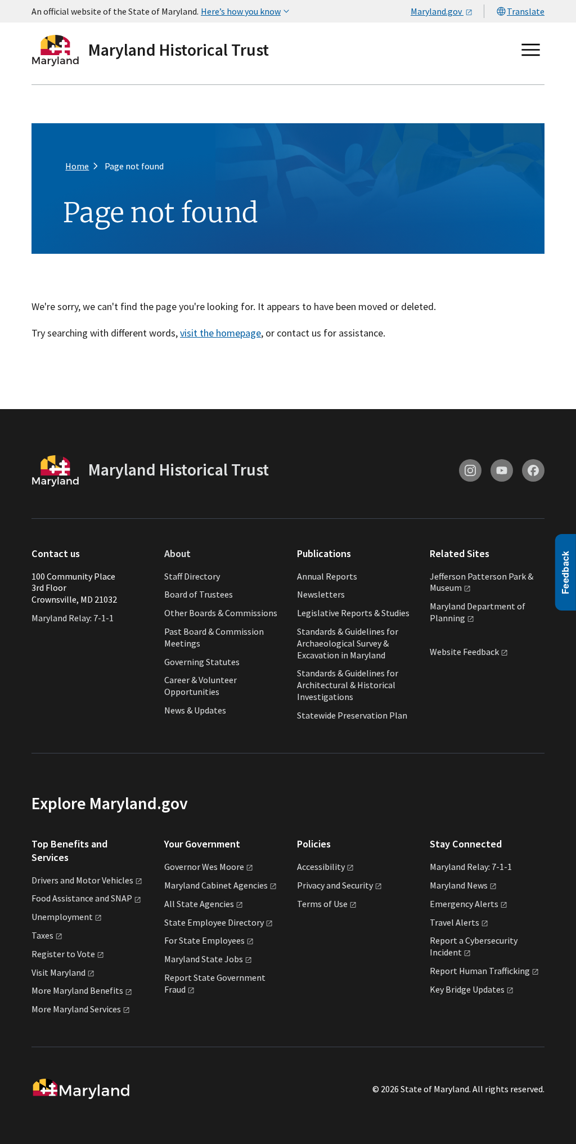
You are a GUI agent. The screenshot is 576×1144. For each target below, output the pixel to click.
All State (199, 903)
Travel (454, 922)
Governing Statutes (202, 661)
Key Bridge (467, 989)
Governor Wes (204, 866)
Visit (59, 972)
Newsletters (321, 594)
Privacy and (335, 885)
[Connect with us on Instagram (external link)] (470, 470)
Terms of (322, 903)
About (177, 553)
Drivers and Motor (82, 880)
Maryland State (203, 958)
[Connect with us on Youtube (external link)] (501, 470)
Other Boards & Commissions (220, 612)
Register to (63, 953)
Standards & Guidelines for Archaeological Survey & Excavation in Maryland (347, 643)
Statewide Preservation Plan (352, 715)
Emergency (464, 903)
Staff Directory (192, 576)
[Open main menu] (531, 50)
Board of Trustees (198, 594)
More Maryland (77, 990)
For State (204, 940)
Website (464, 652)
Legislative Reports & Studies (353, 612)
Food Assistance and (82, 898)
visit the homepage (220, 332)
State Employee (214, 922)
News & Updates (195, 710)
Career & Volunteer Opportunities (200, 685)
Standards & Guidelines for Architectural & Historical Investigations (347, 684)
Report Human (480, 970)
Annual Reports (327, 576)
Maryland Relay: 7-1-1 (73, 617)
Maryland (459, 885)
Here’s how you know (241, 11)
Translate (525, 11)
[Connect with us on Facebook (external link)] (533, 470)
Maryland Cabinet (216, 885)
